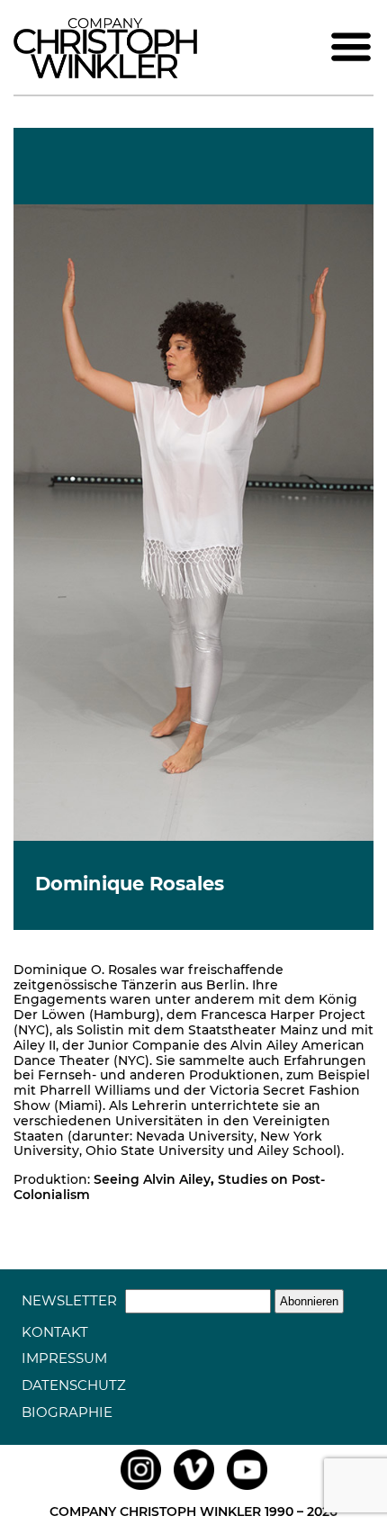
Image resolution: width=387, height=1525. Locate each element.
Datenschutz (74, 1385)
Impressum (64, 1358)
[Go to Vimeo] (194, 1490)
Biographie (67, 1412)
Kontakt (55, 1331)
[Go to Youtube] (247, 1490)
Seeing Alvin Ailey (152, 1179)
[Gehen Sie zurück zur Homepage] (105, 74)
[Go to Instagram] (141, 1490)
